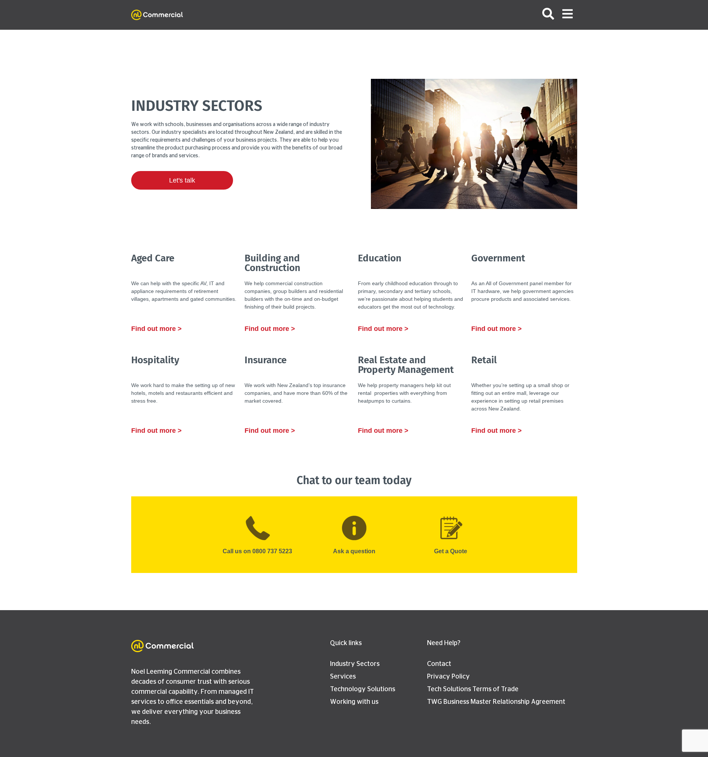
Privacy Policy (448, 676)
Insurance (266, 360)
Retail (484, 360)
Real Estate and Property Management (406, 365)
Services (343, 676)
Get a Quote (450, 551)
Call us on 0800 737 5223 (257, 551)
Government (498, 258)
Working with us (354, 702)
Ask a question (354, 551)
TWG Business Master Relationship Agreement (496, 702)
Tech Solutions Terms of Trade (472, 689)
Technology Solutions (362, 689)
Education (379, 258)
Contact (439, 664)
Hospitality (155, 360)
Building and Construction (272, 263)
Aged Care (152, 258)
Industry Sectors (354, 664)
